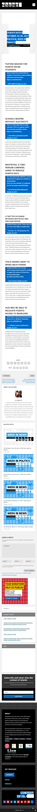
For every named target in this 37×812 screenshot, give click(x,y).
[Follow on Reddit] (28, 801)
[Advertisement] (18, 660)
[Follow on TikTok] (18, 801)
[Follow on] (32, 801)
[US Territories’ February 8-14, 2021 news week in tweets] (18, 489)
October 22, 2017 (21, 84)
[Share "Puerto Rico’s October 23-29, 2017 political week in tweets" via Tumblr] (11, 363)
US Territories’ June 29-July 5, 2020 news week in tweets (17, 449)
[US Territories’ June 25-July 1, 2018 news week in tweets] (18, 463)
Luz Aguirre (12, 44)
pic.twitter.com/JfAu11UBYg (15, 276)
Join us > (7, 779)
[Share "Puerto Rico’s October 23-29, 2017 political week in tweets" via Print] (29, 363)
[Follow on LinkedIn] (15, 801)
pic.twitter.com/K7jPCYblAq (20, 185)
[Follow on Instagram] (8, 801)
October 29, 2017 (12, 327)
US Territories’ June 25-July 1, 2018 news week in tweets (17, 475)
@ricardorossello (14, 176)
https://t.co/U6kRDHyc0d (14, 321)
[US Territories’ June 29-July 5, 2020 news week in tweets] (18, 437)
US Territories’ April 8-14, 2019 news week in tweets (18, 527)
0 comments (16, 46)
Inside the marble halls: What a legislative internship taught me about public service (18, 639)
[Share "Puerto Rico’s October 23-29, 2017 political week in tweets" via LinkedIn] (18, 363)
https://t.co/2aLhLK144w (14, 79)
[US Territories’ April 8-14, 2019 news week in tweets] (18, 515)
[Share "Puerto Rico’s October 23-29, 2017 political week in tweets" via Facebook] (8, 363)
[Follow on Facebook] (4, 801)
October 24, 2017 (12, 138)
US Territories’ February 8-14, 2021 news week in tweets (17, 501)
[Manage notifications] (33, 808)
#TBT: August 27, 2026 (10, 618)
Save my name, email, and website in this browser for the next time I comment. (18, 566)
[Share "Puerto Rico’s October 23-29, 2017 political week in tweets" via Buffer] (22, 363)
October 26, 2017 (12, 233)
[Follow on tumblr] (11, 801)
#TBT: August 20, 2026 (10, 634)
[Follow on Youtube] (21, 801)
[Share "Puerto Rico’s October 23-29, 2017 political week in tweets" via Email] (25, 363)
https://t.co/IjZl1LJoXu (23, 226)
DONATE (9, 775)
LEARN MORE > (9, 738)
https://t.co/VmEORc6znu (14, 131)
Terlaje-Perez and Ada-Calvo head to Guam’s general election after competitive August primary (18, 623)
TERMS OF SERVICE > (20, 738)
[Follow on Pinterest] (25, 801)
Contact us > (8, 783)
